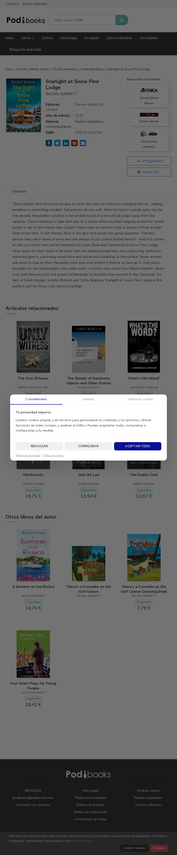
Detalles (88, 399)
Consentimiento (36, 399)
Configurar (88, 446)
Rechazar (39, 446)
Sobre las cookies (140, 399)
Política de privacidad (28, 455)
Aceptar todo (137, 446)
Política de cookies (53, 455)
